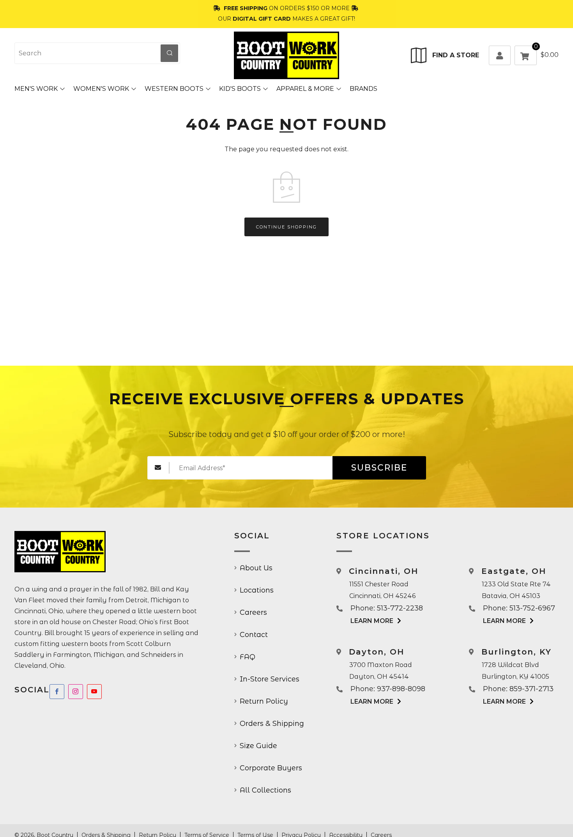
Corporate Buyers (271, 768)
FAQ (247, 657)
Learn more (371, 621)
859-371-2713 (531, 689)
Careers (253, 612)
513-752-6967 (532, 608)
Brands (363, 88)
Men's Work (36, 88)
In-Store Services (269, 679)
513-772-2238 (400, 608)
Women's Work (101, 88)
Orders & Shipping (272, 723)
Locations (257, 590)
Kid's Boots (240, 88)
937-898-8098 (401, 689)
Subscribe (379, 467)
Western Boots (174, 88)
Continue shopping (286, 227)
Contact (254, 634)
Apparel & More (305, 88)
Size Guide (258, 745)
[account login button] (499, 55)
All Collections (265, 790)
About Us (256, 568)
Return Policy (264, 701)
